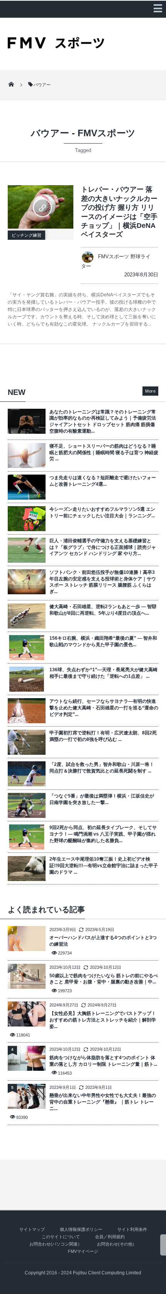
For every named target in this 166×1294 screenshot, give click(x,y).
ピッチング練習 (26, 235)
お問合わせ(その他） (117, 1244)
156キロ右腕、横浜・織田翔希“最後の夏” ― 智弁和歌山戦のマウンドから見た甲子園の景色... (103, 641)
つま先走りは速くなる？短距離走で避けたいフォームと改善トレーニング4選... (102, 481)
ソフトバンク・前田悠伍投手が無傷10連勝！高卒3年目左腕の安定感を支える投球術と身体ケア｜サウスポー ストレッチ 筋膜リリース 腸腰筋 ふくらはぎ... (102, 582)
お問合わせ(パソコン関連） (55, 1244)
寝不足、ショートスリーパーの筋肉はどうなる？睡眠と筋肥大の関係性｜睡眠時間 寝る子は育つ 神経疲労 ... (103, 452)
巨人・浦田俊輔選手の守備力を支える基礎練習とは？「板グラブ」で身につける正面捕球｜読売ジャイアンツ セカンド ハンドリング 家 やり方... (102, 547)
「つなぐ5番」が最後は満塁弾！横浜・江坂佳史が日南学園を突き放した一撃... (101, 799)
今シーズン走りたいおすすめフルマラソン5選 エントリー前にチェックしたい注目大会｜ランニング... (102, 512)
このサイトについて (61, 1236)
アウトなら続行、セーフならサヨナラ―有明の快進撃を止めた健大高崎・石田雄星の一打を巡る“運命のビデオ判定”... (103, 708)
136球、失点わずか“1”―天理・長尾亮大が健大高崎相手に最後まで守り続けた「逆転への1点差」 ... (103, 673)
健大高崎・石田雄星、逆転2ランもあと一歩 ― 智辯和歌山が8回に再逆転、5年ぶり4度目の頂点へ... (102, 610)
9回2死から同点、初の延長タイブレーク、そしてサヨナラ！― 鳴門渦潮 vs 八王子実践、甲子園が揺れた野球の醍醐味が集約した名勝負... (103, 834)
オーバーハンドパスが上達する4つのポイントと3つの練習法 (103, 941)
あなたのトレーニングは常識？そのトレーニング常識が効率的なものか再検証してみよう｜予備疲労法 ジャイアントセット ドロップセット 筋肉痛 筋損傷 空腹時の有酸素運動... (102, 421)
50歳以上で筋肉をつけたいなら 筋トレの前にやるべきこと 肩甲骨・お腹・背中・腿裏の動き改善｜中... (103, 979)
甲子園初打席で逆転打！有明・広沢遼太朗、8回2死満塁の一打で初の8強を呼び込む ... (103, 736)
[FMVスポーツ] (56, 46)
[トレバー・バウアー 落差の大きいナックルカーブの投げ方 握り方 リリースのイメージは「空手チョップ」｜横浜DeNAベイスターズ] (40, 207)
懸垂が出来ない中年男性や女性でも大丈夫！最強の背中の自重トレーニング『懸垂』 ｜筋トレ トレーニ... (102, 1102)
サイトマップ (32, 1229)
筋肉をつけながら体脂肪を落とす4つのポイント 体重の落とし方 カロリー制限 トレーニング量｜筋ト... (103, 1061)
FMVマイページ (83, 1251)
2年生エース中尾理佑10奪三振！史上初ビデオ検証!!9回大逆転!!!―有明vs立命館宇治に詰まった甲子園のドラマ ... (103, 865)
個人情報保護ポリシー (81, 1229)
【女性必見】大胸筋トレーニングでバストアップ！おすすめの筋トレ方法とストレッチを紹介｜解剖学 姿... (102, 1020)
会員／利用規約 (110, 1236)
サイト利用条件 (132, 1229)
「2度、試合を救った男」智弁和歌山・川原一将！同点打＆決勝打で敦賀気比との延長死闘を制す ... (101, 768)
